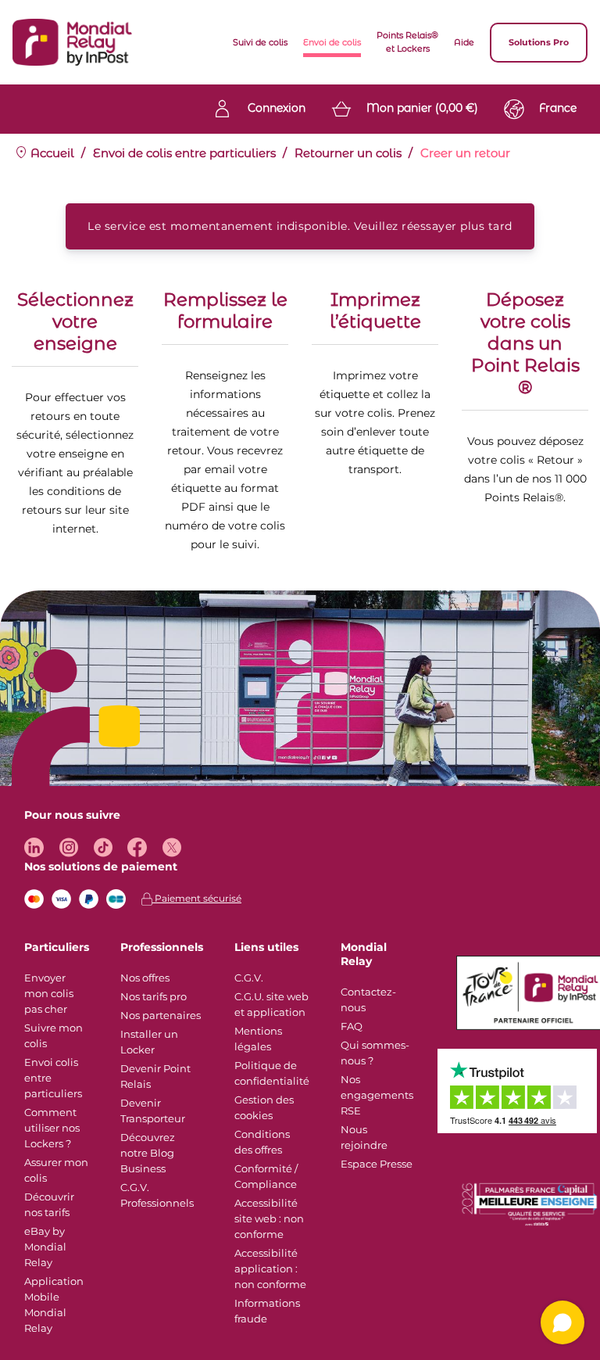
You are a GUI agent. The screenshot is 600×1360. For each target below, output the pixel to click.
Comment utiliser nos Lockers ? (52, 1128)
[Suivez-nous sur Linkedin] (34, 847)
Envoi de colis (332, 42)
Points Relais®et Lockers (407, 42)
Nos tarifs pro (153, 996)
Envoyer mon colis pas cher (48, 993)
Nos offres (145, 977)
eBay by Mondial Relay (45, 1246)
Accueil (50, 152)
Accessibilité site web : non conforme (269, 1218)
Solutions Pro (539, 42)
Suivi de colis (260, 42)
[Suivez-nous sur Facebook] (137, 847)
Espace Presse (376, 1163)
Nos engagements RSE (377, 1095)
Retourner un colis (348, 152)
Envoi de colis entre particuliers (184, 152)
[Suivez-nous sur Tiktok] (102, 847)
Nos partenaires (160, 1015)
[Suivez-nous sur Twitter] (171, 847)
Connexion (276, 108)
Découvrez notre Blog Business (147, 1153)
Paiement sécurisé (196, 898)
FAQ (351, 1026)
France (558, 108)
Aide (464, 42)
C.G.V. (248, 977)
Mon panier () (422, 108)
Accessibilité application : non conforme (270, 1268)
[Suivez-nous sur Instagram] (68, 847)
